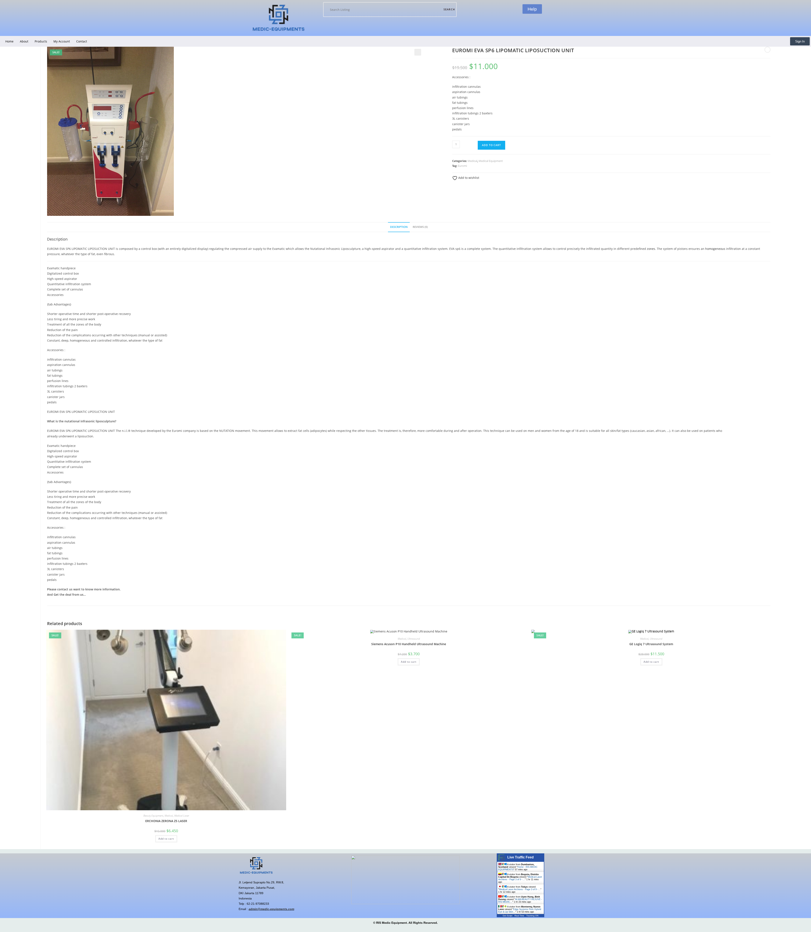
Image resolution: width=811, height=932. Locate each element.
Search (449, 9)
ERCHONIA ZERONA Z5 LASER (166, 821)
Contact (81, 41)
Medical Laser (181, 815)
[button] (417, 52)
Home (9, 41)
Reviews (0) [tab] (420, 227)
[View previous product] (767, 50)
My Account (61, 41)
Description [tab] (399, 227)
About (24, 41)
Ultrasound (413, 638)
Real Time (519, 915)
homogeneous (715, 249)
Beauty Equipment (153, 815)
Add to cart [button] (166, 838)
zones (651, 249)
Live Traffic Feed (520, 857)
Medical (472, 161)
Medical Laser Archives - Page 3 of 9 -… (520, 878)
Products (41, 41)
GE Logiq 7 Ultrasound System (651, 644)
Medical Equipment (491, 161)
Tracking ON (532, 915)
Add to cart (491, 145)
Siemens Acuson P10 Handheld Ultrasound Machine (408, 644)
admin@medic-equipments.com (271, 909)
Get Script (507, 915)
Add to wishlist (468, 178)
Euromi (462, 166)
